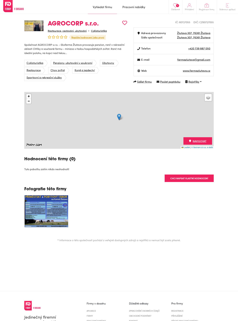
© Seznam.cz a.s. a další (202, 147)
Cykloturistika (99, 31)
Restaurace (34, 70)
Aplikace (91, 310)
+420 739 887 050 (199, 48)
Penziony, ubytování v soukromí (72, 63)
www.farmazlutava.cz (196, 71)
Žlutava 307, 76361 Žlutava (193, 33)
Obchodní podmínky (140, 315)
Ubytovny (108, 63)
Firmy (90, 315)
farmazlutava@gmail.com (193, 59)
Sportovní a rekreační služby (44, 77)
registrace (177, 310)
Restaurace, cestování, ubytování (67, 31)
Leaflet (186, 147)
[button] (119, 117)
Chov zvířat (58, 70)
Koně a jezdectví (85, 70)
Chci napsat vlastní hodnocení (189, 178)
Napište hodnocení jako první (87, 37)
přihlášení (177, 315)
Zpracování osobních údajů (144, 310)
